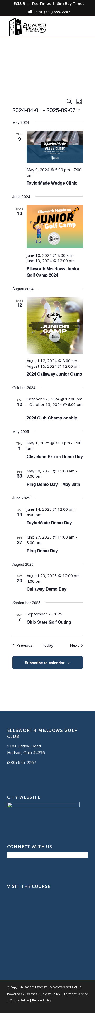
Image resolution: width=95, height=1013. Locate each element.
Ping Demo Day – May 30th (53, 484)
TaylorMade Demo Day (49, 522)
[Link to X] (68, 1006)
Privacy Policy (50, 994)
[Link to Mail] (76, 1006)
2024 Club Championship (52, 418)
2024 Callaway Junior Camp (54, 374)
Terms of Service (76, 994)
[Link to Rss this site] (84, 1006)
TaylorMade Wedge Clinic (52, 183)
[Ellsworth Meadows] (39, 26)
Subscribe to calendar (44, 662)
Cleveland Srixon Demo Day (55, 456)
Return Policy (41, 1000)
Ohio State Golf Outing (49, 622)
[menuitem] (19, 3)
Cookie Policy (19, 1000)
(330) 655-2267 (57, 11)
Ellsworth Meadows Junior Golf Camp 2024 (53, 272)
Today (47, 645)
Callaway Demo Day (46, 589)
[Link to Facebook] (60, 1006)
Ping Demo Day (42, 550)
